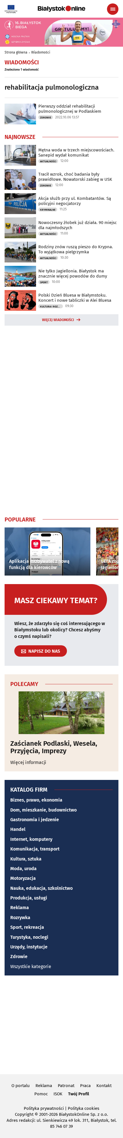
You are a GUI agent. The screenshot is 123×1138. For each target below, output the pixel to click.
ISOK (57, 1093)
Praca (85, 1085)
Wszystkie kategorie (30, 966)
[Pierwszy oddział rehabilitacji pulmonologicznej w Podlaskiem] (20, 114)
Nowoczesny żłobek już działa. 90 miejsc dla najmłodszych (77, 225)
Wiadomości (40, 52)
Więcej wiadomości (58, 320)
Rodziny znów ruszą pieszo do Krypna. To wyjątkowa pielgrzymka (75, 249)
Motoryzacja (23, 878)
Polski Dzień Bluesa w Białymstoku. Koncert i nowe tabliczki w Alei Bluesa (74, 298)
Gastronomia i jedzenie (34, 819)
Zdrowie (45, 117)
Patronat (66, 1085)
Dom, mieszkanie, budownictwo (43, 810)
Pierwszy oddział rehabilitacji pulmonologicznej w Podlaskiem (69, 109)
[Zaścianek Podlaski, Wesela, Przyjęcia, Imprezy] (61, 712)
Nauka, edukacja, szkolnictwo (41, 888)
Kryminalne (47, 209)
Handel (17, 829)
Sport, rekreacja (27, 927)
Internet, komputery (31, 839)
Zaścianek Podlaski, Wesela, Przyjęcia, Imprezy (53, 747)
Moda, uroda (23, 868)
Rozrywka (20, 917)
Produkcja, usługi (28, 898)
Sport (44, 282)
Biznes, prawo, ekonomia (36, 800)
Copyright (24, 1114)
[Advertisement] (61, 419)
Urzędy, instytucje (28, 947)
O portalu (20, 1085)
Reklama (19, 907)
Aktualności (48, 161)
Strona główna (16, 52)
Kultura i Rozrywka (51, 306)
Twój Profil (78, 1093)
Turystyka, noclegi (29, 937)
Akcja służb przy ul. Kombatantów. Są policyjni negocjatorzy (74, 201)
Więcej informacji (28, 762)
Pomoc (41, 1093)
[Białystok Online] (61, 9)
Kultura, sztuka (25, 859)
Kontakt (104, 1085)
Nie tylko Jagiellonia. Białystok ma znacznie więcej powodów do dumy (72, 273)
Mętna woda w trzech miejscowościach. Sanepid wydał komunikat (76, 152)
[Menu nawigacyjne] (112, 9)
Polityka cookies (83, 1108)
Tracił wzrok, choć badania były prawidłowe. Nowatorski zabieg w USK (75, 177)
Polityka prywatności (44, 1108)
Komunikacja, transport (34, 849)
